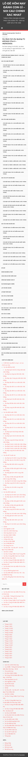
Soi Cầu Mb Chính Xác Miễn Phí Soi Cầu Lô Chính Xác (14, 338)
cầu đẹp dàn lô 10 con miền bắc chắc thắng (14, 140)
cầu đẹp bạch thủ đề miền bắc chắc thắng (13, 103)
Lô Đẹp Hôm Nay (6, 292)
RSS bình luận (8, 747)
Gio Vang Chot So (6, 304)
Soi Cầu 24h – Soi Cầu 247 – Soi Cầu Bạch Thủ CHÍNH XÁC (13, 308)
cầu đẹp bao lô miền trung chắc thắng (14, 181)
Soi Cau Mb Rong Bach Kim (9, 343)
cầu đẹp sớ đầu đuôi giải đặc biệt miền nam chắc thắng (14, 243)
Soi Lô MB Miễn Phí (7, 300)
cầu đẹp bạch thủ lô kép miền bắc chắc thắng (14, 145)
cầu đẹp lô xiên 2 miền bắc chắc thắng (14, 161)
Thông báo (8, 736)
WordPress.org (9, 749)
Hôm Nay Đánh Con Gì (8, 280)
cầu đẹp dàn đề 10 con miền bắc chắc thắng (14, 98)
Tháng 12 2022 (9, 628)
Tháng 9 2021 (8, 647)
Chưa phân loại (9, 671)
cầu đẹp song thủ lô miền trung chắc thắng (14, 215)
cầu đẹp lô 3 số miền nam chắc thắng (14, 264)
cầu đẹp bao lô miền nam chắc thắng (14, 227)
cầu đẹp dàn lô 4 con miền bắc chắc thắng (13, 124)
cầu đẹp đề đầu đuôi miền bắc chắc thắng (13, 109)
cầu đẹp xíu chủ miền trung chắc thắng (14, 219)
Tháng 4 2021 (8, 657)
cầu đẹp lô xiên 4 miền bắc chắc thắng (14, 168)
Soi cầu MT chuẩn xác (8, 177)
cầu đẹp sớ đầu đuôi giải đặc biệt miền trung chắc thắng (14, 206)
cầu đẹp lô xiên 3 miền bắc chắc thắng (14, 164)
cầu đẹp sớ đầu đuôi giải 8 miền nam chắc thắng (13, 237)
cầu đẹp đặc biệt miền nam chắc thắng (14, 260)
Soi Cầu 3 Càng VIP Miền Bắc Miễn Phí (12, 327)
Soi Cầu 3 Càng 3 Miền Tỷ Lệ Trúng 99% (12, 317)
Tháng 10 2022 (9, 632)
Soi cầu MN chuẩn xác (8, 223)
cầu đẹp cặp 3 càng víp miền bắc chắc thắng (14, 76)
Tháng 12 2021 (9, 641)
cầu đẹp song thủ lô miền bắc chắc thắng (13, 173)
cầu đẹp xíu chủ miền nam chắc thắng (14, 253)
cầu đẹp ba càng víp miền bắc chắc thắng (13, 71)
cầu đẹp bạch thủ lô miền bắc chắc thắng (13, 151)
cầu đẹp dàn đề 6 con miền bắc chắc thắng (13, 87)
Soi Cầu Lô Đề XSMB (7, 296)
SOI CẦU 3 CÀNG (5, 313)
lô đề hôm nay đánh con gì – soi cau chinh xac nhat (12, 56)
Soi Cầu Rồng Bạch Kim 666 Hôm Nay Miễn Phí (13, 354)
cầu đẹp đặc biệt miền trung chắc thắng (13, 191)
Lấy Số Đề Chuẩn (6, 288)
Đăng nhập (8, 743)
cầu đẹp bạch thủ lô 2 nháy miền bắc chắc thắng (14, 65)
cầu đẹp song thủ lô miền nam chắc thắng (13, 248)
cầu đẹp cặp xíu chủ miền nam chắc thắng (13, 232)
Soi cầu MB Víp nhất (7, 61)
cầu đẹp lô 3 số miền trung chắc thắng (14, 210)
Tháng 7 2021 (8, 651)
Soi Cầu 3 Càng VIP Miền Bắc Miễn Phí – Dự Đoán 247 (14, 332)
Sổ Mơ (3, 268)
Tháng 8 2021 (8, 649)
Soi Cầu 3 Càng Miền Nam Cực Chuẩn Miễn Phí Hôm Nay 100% (14, 322)
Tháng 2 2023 (8, 624)
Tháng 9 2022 (8, 634)
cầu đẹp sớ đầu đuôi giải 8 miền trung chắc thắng (14, 197)
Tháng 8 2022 (8, 637)
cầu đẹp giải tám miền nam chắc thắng (14, 256)
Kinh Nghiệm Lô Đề (7, 272)
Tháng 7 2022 (8, 639)
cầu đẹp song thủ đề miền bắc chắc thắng (13, 114)
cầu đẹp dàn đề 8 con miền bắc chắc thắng (14, 92)
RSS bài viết (8, 745)
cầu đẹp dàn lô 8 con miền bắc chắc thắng (13, 134)
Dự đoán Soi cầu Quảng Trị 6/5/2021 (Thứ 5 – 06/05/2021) (13, 41)
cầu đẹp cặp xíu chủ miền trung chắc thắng (14, 186)
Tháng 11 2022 (9, 630)
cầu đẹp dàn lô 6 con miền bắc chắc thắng (13, 129)
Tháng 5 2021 (8, 655)
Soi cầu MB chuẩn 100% (8, 119)
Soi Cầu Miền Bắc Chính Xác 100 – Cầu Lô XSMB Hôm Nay (13, 348)
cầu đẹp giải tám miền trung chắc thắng (15, 201)
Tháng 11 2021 (9, 643)
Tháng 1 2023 (8, 626)
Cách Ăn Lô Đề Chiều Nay (8, 276)
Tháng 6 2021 (8, 653)
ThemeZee (22, 755)
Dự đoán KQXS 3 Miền (7, 284)
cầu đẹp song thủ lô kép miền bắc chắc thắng (14, 156)
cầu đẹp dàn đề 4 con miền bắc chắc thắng (14, 82)
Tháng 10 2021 (9, 645)
